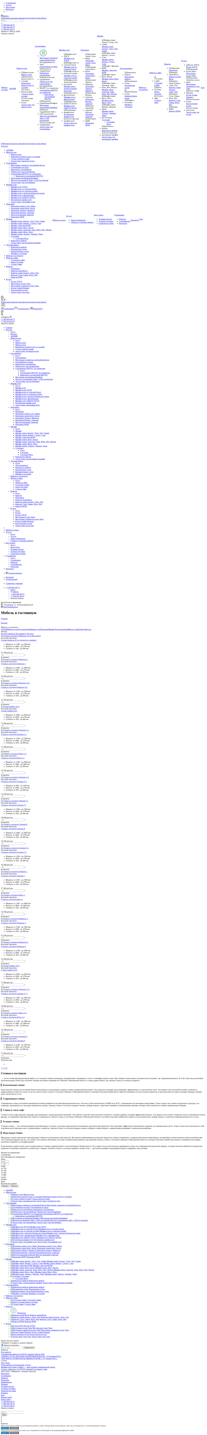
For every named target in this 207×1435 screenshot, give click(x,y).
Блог (3, 1395)
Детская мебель (21, 465)
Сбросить (14, 1186)
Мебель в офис (21, 483)
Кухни (18, 513)
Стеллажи (24, 452)
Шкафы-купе (20, 388)
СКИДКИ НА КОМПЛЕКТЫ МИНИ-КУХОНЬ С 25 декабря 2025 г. (29, 1358)
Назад (13, 332)
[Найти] (2, 23)
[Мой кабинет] (2, 298)
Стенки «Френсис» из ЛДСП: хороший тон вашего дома (24, 1369)
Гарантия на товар (8, 1391)
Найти (4, 1415)
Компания (5, 1374)
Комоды (18, 496)
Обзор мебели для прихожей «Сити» (16, 1365)
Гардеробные (20, 358)
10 (6, 1068)
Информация (6, 1382)
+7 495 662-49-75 (8, 25)
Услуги (13, 536)
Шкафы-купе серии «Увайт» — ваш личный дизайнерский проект (28, 1367)
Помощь (4, 1384)
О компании (16, 560)
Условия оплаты (7, 1386)
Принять (5, 1428)
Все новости (6, 1352)
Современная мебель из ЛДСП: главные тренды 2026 (23, 1354)
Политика (5, 1380)
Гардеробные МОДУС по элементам (35, 373)
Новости (4, 1378)
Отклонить (14, 1428)
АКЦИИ (4, 629)
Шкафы (18, 431)
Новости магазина (11, 1345)
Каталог (14, 334)
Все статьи (5, 1363)
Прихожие (19, 412)
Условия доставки (8, 1389)
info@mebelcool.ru (10, 607)
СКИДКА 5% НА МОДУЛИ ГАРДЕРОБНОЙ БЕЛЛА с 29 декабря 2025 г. (31, 1356)
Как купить (15, 547)
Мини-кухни (20, 343)
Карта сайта (6, 1399)
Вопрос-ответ (6, 1397)
